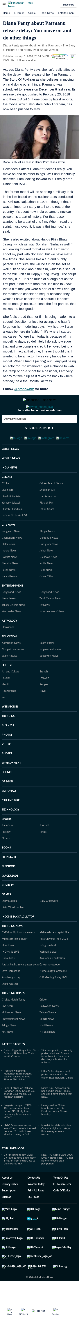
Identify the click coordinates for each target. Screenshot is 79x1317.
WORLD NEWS (11, 476)
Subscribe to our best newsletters (39, 425)
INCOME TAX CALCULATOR (18, 935)
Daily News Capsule (15, 433)
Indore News (9, 568)
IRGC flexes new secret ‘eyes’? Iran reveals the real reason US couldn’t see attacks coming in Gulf (20, 1148)
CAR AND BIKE (11, 818)
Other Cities (46, 594)
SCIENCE (7, 790)
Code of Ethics (61, 1208)
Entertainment (66, 12)
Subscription (9, 1208)
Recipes (44, 702)
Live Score (7, 508)
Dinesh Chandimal (12, 527)
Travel (43, 709)
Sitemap (6, 1215)
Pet (4, 715)
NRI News (7, 1050)
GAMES (6, 912)
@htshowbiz (24, 389)
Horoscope (8, 645)
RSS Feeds (33, 1215)
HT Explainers (47, 1050)
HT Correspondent (25, 60)
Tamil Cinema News (51, 616)
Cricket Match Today (51, 501)
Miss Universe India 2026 (54, 957)
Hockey (6, 850)
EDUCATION (9, 654)
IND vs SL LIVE (10, 970)
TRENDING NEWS (12, 944)
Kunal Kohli (8, 976)
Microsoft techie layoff (14, 957)
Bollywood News (11, 610)
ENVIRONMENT (11, 781)
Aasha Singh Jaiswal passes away (20, 982)
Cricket (32, 12)
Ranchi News (9, 594)
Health (5, 702)
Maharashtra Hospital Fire (54, 950)
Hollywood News (49, 610)
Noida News (46, 581)
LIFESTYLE (8, 683)
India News (47, 12)
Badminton (8, 843)
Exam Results (9, 674)
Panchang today (11, 995)
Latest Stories (13, 1062)
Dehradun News (49, 556)
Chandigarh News (12, 556)
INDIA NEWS (9, 485)
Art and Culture (10, 689)
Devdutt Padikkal (11, 514)
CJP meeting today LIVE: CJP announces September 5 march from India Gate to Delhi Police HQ (20, 1177)
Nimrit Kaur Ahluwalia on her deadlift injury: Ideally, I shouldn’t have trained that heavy (56, 1110)
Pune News (46, 588)
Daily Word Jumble (13, 925)
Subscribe (68, 4)
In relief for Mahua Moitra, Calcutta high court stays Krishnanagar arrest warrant (56, 1148)
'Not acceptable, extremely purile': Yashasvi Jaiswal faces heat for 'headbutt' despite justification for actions (56, 1074)
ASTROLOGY (9, 639)
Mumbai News (10, 581)
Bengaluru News (11, 549)
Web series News (11, 629)
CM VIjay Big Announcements (18, 950)
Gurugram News (49, 562)
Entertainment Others (52, 629)
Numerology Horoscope (53, 989)
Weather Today (36, 1202)
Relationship (9, 709)
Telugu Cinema (48, 1030)
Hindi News (46, 1043)
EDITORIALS (9, 809)
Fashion (6, 696)
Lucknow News (48, 575)
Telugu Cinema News (13, 623)
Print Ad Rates (36, 1208)
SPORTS (7, 837)
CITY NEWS (8, 543)
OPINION (7, 799)
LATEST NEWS (10, 467)
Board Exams (47, 661)
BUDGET (7, 771)
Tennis (43, 850)
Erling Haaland (48, 963)
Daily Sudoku (9, 919)
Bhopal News (47, 549)
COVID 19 (8, 903)
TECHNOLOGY (10, 827)
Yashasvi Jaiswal (11, 521)
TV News (45, 623)
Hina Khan (8, 963)
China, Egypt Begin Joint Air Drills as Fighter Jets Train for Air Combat (20, 1071)
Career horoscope (50, 982)
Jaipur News (46, 568)
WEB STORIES (10, 724)
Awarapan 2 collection (52, 976)
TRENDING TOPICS (13, 1011)
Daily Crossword (49, 919)
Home (6, 12)
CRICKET (7, 495)
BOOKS (6, 865)
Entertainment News (13, 1037)
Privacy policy (10, 1202)
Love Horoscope (11, 989)
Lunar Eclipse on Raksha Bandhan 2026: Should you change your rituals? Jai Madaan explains (19, 1110)
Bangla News (47, 1037)
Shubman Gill (47, 508)
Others (6, 856)
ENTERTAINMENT (12, 604)
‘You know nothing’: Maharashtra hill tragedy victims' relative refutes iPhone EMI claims (18, 1093)
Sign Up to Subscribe (39, 443)
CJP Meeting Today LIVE (53, 995)
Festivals (44, 696)
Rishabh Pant (47, 521)
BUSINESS (8, 743)
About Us (7, 1196)
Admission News (11, 661)
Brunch (44, 689)
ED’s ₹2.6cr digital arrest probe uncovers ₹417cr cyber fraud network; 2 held (57, 1092)
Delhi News (8, 562)
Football (44, 843)
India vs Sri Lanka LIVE (14, 533)
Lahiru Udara (47, 527)
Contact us (34, 1196)
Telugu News (9, 1043)
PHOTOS (7, 753)
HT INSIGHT (9, 875)
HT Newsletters (62, 1202)
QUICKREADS (10, 894)
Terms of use (60, 1196)
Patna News (8, 588)
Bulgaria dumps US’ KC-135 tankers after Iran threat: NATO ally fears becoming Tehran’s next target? (18, 1129)
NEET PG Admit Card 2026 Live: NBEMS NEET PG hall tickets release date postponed (57, 1177)
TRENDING (8, 734)
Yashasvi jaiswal (48, 970)
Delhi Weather (10, 1002)
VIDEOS (6, 762)
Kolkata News (9, 575)
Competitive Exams (13, 667)
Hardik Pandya (48, 514)
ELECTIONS (8, 884)
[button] (4, 4)
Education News (49, 674)
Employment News (50, 667)
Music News (9, 616)
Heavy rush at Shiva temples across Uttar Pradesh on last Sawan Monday (54, 1127)
